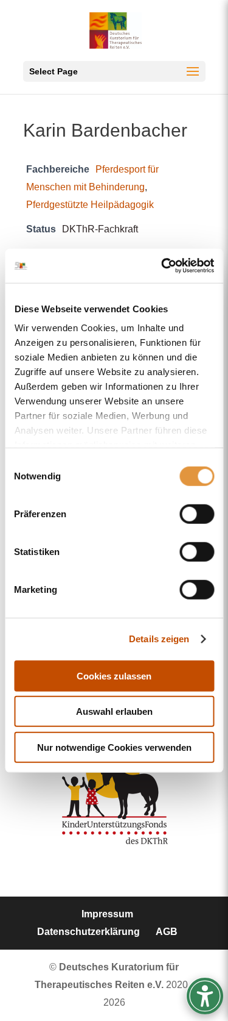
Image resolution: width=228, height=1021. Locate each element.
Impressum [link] (107, 914)
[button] (114, 71)
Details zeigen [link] (159, 639)
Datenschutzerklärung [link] (88, 931)
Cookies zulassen (114, 675)
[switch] (196, 513)
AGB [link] (167, 931)
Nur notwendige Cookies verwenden (114, 747)
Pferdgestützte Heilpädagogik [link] (90, 204)
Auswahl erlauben (114, 711)
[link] (162, 266)
